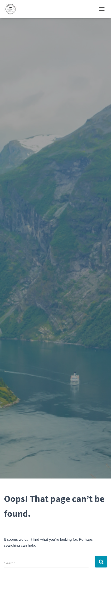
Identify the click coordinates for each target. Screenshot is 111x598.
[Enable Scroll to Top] (100, 587)
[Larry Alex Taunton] (12, 9)
